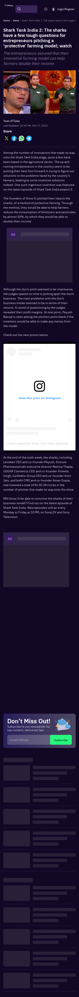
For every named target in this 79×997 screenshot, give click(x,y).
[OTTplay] (8, 9)
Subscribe (61, 740)
